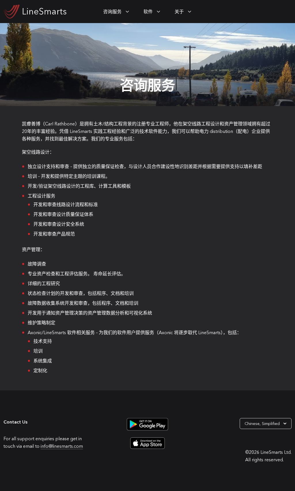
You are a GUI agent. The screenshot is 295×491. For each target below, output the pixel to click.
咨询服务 (112, 11)
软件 (148, 11)
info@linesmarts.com (62, 446)
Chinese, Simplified (262, 423)
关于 (179, 11)
